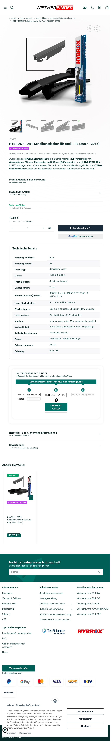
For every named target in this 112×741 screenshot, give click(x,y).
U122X (52, 344)
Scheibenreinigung (58, 281)
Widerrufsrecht (9, 603)
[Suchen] (12, 7)
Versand (29, 221)
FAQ (4, 638)
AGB (4, 619)
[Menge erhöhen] (43, 228)
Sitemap (6, 614)
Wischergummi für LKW (88, 598)
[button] (5, 7)
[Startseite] (54, 7)
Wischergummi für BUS (88, 603)
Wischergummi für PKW (88, 593)
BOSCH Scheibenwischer (51, 609)
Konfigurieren (85, 719)
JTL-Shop (17, 737)
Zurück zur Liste (17, 18)
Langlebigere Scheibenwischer (16, 633)
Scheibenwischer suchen (51, 593)
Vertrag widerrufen (18, 668)
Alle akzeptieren (85, 711)
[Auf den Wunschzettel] (97, 28)
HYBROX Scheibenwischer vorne (81, 153)
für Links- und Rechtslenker (62, 302)
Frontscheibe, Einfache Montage (64, 338)
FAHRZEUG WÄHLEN (55, 407)
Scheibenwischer (57, 269)
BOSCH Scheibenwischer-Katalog (55, 614)
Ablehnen (85, 726)
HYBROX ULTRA (57, 275)
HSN (47, 395)
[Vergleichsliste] (92, 7)
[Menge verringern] (12, 228)
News (5, 652)
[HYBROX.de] (90, 631)
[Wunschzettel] (99, 7)
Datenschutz (25, 733)
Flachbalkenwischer (59, 332)
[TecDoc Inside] (53, 631)
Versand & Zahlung (11, 598)
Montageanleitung (48, 598)
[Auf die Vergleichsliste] (90, 28)
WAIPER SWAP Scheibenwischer (55, 619)
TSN (58, 395)
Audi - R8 (53, 350)
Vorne (52, 287)
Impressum (12, 733)
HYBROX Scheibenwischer (52, 603)
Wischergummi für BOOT (89, 614)
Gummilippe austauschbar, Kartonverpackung (71, 326)
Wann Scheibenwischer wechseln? (13, 645)
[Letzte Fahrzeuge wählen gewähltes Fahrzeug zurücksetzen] (82, 394)
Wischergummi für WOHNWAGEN (93, 609)
